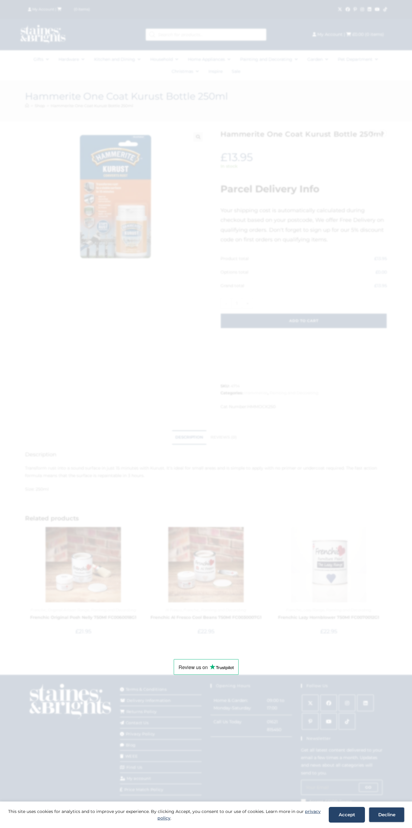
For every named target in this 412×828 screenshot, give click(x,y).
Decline (386, 814)
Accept (347, 814)
